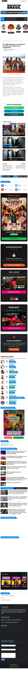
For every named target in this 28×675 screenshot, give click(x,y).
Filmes (3, 597)
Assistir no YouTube (14, 328)
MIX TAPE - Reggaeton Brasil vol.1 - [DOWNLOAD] (13, 472)
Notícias (7, 40)
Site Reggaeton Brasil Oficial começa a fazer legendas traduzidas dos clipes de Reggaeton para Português (16, 463)
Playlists (5, 574)
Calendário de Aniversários (14, 265)
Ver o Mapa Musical (18, 437)
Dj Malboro (6, 131)
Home (4, 40)
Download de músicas (8, 144)
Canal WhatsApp (14, 114)
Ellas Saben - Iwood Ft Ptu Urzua (13, 482)
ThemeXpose (16, 666)
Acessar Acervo (14, 349)
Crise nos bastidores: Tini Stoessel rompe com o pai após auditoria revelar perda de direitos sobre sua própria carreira (17, 492)
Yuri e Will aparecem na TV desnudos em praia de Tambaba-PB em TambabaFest (16, 457)
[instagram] (25, 1)
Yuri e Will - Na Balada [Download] (10, 146)
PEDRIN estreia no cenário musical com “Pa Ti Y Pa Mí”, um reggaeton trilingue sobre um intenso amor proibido (16, 452)
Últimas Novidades (7, 488)
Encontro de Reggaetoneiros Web (8, 595)
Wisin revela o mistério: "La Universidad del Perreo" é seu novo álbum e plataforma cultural (17, 498)
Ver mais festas (14, 238)
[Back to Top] (17, 665)
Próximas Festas (14, 195)
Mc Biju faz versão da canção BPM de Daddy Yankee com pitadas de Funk (16, 467)
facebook (16, 176)
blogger (21, 176)
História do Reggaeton (6, 600)
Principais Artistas (20, 488)
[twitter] (22, 1)
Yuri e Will (11, 40)
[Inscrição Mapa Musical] (14, 13)
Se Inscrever (8, 437)
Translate (11, 445)
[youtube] (23, 1)
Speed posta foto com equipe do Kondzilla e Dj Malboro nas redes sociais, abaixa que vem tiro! (13, 133)
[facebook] (20, 1)
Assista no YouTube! (14, 292)
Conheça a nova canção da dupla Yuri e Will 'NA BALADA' (13, 158)
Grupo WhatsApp (14, 107)
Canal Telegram (14, 111)
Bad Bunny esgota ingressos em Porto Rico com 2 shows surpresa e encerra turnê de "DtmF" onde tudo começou (17, 504)
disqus (25, 176)
